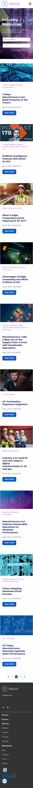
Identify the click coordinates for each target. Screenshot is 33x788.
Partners (5, 719)
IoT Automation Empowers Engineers (14, 403)
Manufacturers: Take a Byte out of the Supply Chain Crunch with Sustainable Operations (14, 342)
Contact (5, 763)
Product (5, 715)
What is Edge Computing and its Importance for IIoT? (14, 218)
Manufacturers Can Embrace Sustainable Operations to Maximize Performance (14, 527)
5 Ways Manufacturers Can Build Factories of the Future (15, 98)
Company (5, 754)
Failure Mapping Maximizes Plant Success (12, 591)
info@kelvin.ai (7, 695)
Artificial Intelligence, (10, 85)
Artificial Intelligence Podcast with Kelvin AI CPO (14, 159)
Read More (9, 113)
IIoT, (3, 394)
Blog (3, 750)
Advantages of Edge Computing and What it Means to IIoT (15, 279)
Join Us (4, 759)
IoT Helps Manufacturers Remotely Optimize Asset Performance (13, 649)
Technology (6, 330)
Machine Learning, (21, 147)
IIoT (3, 149)
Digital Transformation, (10, 208)
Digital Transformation (10, 451)
